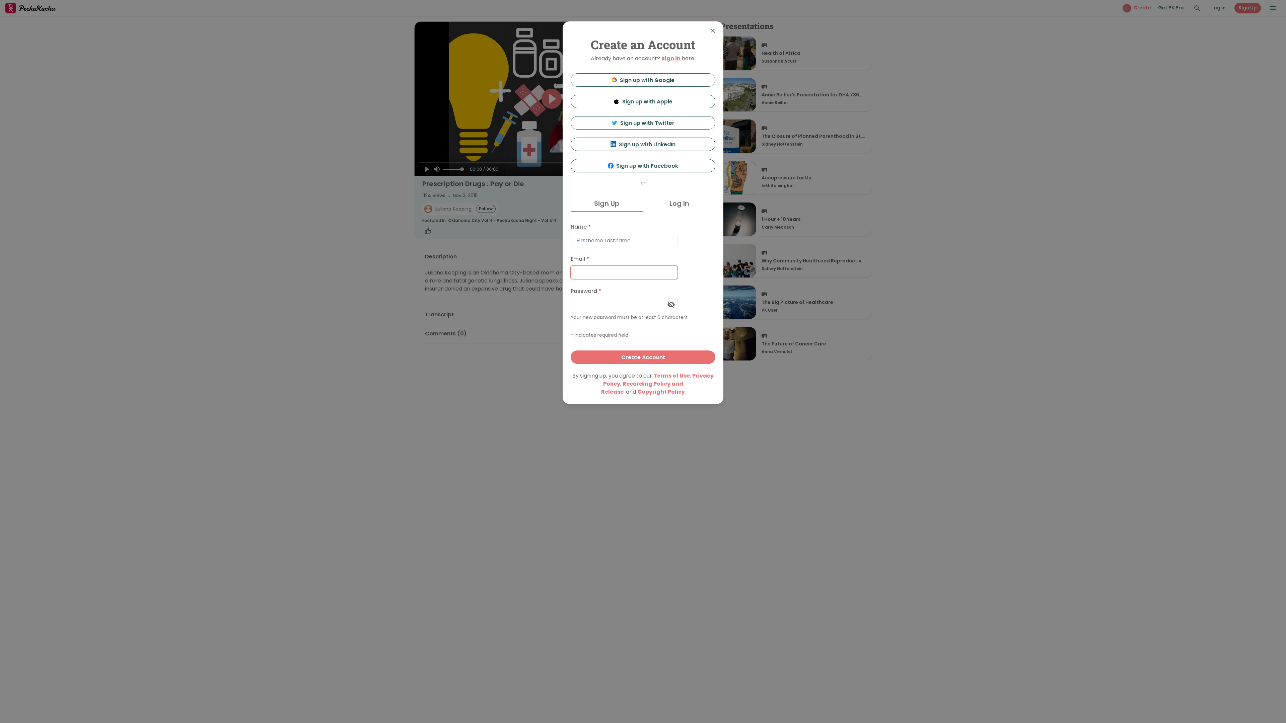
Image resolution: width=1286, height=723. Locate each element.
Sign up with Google (647, 80)
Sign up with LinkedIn (647, 144)
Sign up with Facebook (647, 166)
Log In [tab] (679, 203)
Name (581, 227)
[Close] (712, 30)
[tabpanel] (643, 292)
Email (580, 259)
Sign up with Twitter (647, 123)
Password (586, 291)
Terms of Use (671, 376)
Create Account (643, 357)
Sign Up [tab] (607, 203)
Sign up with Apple (647, 101)
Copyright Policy (661, 392)
